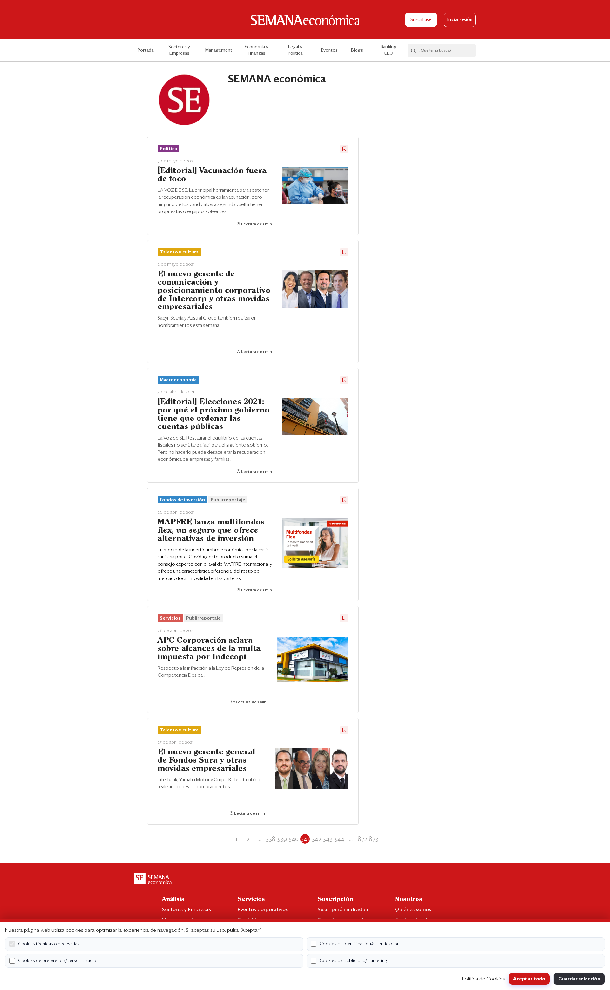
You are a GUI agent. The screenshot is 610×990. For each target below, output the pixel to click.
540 (294, 839)
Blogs (357, 50)
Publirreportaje (228, 500)
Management (218, 50)
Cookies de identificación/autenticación (360, 944)
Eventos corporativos (263, 909)
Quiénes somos (413, 909)
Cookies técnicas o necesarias (48, 944)
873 (373, 839)
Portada (145, 50)
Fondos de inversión (182, 500)
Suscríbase (420, 20)
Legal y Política (295, 50)
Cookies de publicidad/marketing (353, 961)
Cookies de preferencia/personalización (58, 961)
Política (168, 149)
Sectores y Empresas (179, 50)
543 (328, 839)
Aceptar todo (529, 979)
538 (270, 839)
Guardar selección (579, 979)
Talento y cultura (179, 252)
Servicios (170, 618)
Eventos (329, 50)
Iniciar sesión (459, 20)
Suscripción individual (343, 909)
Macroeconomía (178, 380)
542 (316, 839)
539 (282, 839)
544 (339, 839)
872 (362, 839)
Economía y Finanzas (256, 50)
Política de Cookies (483, 978)
